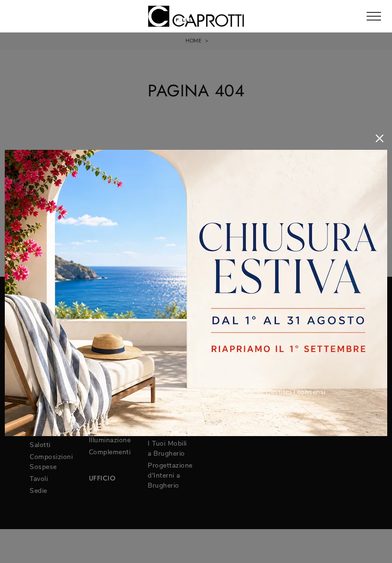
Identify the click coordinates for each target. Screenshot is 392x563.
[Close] (379, 138)
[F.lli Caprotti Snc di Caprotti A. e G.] (196, 16)
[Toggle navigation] (374, 16)
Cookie (243, 391)
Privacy (213, 391)
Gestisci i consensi (296, 391)
